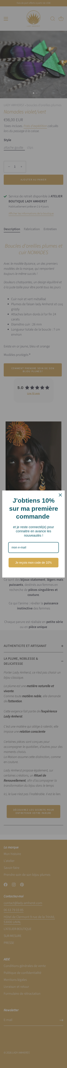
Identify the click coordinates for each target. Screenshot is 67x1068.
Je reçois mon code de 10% (33, 562)
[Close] (60, 494)
